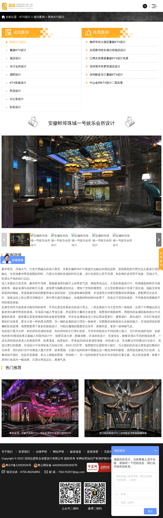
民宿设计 (15, 90)
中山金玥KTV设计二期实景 (106, 82)
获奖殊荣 (92, 451)
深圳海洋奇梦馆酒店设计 (105, 66)
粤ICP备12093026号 (18, 465)
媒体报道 (75, 451)
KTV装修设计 (18, 82)
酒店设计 (15, 58)
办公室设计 (17, 99)
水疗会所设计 (18, 66)
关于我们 (7, 451)
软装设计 (15, 107)
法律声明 (41, 451)
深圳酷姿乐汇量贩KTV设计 (106, 74)
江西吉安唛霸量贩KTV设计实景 (109, 58)
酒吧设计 (15, 74)
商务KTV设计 (56, 16)
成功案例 (39, 16)
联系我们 (24, 451)
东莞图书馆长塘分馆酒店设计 (108, 50)
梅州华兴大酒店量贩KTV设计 (108, 42)
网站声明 (58, 451)
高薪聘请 (109, 451)
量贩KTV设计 (18, 50)
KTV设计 (24, 16)
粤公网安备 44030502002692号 (57, 465)
